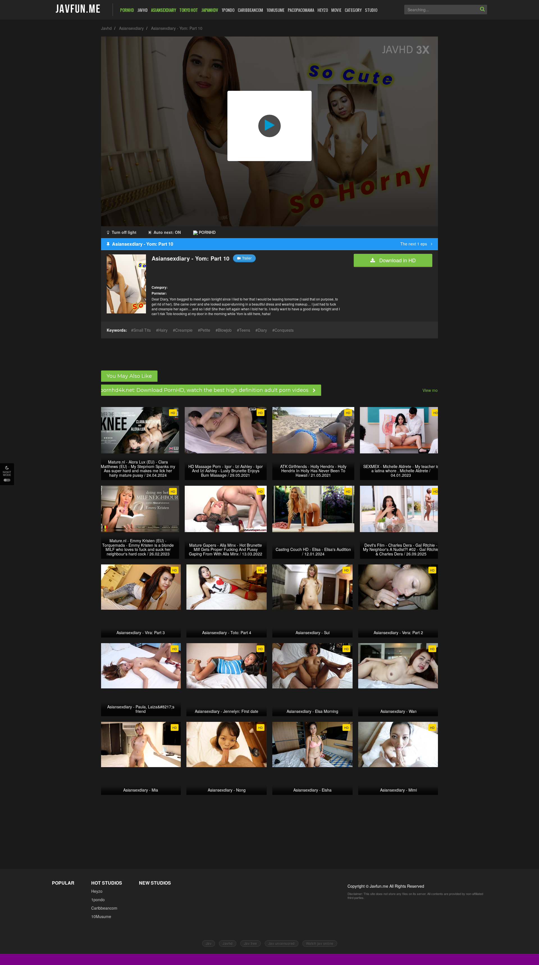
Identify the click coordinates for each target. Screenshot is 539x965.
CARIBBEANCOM (250, 10)
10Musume (101, 916)
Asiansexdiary (131, 28)
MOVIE (336, 10)
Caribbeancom (104, 908)
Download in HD (397, 260)
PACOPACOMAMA (301, 10)
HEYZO (323, 10)
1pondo (98, 899)
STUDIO (371, 10)
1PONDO (227, 10)
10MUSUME (275, 10)
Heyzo (96, 891)
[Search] (482, 9)
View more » (433, 390)
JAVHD (142, 10)
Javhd (106, 28)
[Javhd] (78, 9)
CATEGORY (353, 10)
